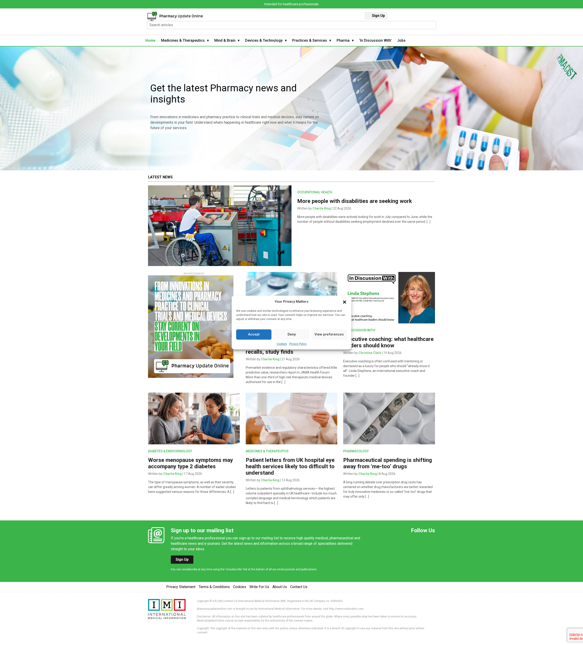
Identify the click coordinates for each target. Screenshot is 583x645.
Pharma (343, 40)
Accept (254, 334)
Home (150, 40)
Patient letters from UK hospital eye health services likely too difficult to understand (290, 466)
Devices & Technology (264, 40)
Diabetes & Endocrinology (170, 451)
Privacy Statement (180, 587)
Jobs (401, 40)
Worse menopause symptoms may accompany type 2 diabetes (190, 463)
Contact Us (298, 587)
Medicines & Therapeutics (183, 40)
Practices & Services (309, 40)
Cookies (282, 344)
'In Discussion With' (359, 330)
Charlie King (321, 208)
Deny (292, 334)
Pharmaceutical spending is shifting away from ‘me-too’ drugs (387, 463)
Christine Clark (369, 353)
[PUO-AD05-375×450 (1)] (190, 326)
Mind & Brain (224, 40)
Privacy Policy (298, 344)
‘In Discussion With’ (375, 40)
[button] (344, 301)
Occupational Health (314, 192)
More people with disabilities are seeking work (354, 201)
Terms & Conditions (214, 587)
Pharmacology (356, 451)
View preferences (329, 334)
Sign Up (378, 15)
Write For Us (259, 587)
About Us (279, 587)
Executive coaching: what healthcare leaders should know (388, 342)
